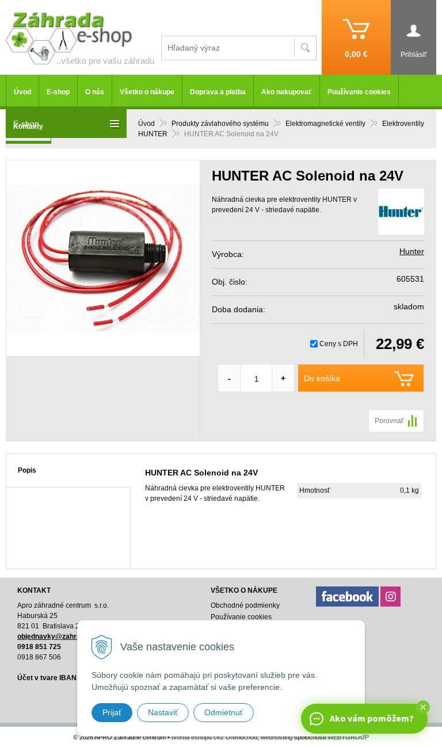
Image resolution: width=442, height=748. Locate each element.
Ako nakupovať (286, 92)
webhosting (276, 737)
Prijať (111, 712)
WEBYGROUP (348, 737)
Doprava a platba (218, 92)
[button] (423, 707)
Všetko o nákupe (147, 92)
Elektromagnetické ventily (325, 124)
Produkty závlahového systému (220, 124)
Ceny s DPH (338, 344)
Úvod (146, 124)
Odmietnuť (223, 712)
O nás (94, 92)
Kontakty (28, 126)
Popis (27, 470)
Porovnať (389, 421)
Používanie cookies (359, 92)
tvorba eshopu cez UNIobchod (214, 737)
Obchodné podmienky (245, 605)
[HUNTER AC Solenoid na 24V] (103, 258)
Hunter (411, 251)
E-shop (58, 92)
